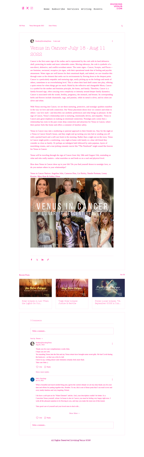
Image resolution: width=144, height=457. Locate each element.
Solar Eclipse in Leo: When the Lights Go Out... (35, 302)
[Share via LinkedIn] (42, 260)
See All (122, 274)
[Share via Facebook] (31, 260)
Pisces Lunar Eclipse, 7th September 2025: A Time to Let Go (107, 302)
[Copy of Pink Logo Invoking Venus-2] (23, 8)
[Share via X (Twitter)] (37, 260)
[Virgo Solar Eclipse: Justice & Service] (72, 288)
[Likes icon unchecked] (37, 367)
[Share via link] (48, 260)
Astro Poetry (53, 25)
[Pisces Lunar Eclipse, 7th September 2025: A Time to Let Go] (108, 288)
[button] (122, 26)
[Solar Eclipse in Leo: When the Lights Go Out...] (35, 288)
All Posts (22, 25)
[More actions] (112, 41)
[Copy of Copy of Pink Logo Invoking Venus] (27, 8)
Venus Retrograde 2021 (36, 25)
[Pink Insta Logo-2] (32, 8)
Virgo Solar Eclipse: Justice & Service (68, 302)
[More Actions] (112, 343)
